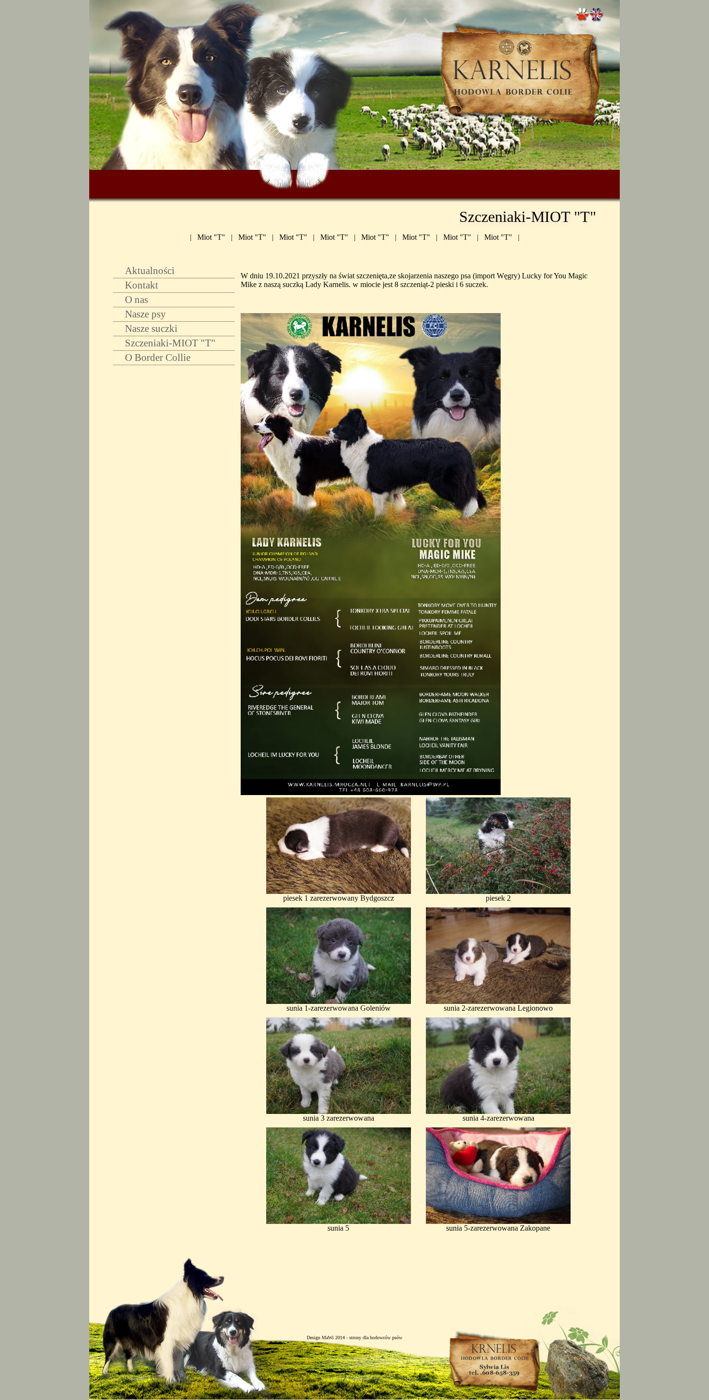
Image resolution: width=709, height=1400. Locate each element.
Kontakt (141, 284)
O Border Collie (158, 357)
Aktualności (150, 270)
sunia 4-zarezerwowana (498, 1118)
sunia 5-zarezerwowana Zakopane (498, 1228)
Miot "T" (211, 237)
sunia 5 (338, 1228)
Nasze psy (145, 313)
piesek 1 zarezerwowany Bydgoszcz (338, 898)
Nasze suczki (151, 328)
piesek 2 (498, 898)
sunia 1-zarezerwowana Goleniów (338, 1008)
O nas (136, 299)
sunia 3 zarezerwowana (338, 1118)
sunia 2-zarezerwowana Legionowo (498, 1008)
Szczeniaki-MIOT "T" (170, 342)
